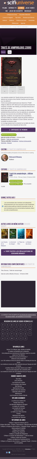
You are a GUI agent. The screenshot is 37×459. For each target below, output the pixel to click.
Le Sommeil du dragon (12, 243)
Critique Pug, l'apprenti (18, 432)
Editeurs (11, 20)
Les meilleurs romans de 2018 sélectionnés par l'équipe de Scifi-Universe (19, 372)
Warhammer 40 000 (18, 388)
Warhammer (18, 393)
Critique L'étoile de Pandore (18, 437)
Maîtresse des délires (18, 415)
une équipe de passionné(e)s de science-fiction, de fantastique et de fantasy (21, 315)
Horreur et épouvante (25, 141)
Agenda (23, 23)
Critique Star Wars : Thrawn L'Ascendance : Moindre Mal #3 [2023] (18, 424)
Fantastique (15, 141)
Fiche (9, 52)
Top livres (18, 17)
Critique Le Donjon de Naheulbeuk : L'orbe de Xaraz (18, 435)
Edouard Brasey (15, 157)
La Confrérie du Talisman (19, 417)
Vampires (3, 143)
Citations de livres (21, 20)
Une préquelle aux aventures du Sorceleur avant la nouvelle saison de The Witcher (18, 354)
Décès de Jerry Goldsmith (18, 358)
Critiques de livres (12, 14)
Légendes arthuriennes (18, 391)
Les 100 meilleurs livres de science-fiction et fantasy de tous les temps (18, 361)
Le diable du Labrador (18, 406)
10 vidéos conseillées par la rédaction (18, 351)
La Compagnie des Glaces (18, 384)
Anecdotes (32, 20)
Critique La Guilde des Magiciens (18, 433)
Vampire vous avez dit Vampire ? (18, 357)
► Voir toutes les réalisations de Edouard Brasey (18, 252)
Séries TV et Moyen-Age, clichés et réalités (18, 349)
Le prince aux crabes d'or (19, 401)
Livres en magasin (8, 17)
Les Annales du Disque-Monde (18, 395)
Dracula (9, 143)
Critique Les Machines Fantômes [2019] (18, 439)
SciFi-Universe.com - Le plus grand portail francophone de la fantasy (18, 3)
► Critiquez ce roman (18, 130)
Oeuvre (3, 52)
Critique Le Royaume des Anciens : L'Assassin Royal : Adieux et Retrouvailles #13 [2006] (18, 427)
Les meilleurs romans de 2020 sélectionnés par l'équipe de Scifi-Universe (19, 365)
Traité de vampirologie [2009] (16, 47)
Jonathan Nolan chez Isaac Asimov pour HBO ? (18, 368)
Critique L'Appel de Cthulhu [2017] (18, 422)
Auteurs (5, 20)
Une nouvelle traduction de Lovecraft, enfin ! (18, 369)
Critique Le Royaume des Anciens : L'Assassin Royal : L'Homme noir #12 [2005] (18, 442)
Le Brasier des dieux (28, 243)
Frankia (18, 413)
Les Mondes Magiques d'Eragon (18, 404)
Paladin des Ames (18, 402)
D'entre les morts (18, 410)
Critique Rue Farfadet (19, 430)
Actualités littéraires (24, 14)
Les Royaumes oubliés (18, 382)
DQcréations (28, 449)
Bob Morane (18, 386)
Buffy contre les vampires (18, 390)
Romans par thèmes (28, 17)
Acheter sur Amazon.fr (16, 181)
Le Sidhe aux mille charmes (18, 412)
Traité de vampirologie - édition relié (21, 174)
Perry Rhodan (18, 380)
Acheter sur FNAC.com (16, 184)
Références (15, 23)
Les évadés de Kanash (18, 408)
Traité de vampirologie (12, 139)
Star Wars (18, 379)
